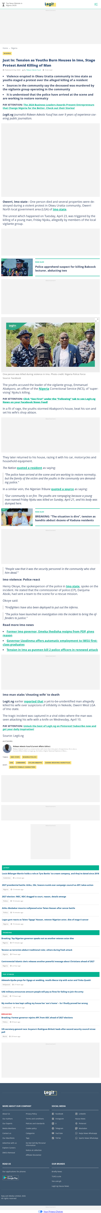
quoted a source (62, 489)
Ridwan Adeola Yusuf (33, 70)
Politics (5, 901)
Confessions (7, 1008)
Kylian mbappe (35, 763)
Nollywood (6, 985)
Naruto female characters (22, 767)
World (5, 1036)
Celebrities (7, 878)
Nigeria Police (29, 757)
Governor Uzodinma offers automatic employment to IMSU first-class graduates (50, 642)
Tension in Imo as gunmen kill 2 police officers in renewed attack (52, 650)
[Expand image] (96, 320)
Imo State (15, 757)
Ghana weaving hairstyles (57, 763)
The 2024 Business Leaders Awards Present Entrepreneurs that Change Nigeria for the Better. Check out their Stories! (48, 106)
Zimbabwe (20, 763)
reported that (33, 701)
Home (5, 48)
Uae (11, 763)
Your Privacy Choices (53, 1211)
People (5, 996)
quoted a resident (29, 468)
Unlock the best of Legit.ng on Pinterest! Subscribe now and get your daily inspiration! (49, 727)
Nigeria (14, 48)
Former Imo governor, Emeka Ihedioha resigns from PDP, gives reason (48, 633)
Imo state (59, 209)
